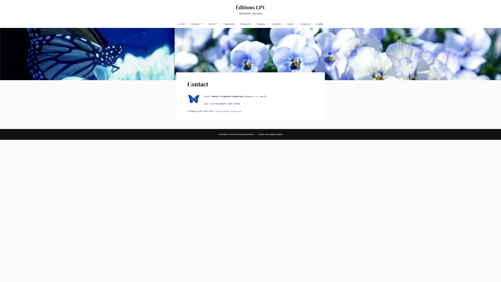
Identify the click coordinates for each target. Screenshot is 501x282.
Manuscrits (246, 23)
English (319, 23)
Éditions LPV (251, 7)
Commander (229, 23)
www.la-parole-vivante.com (228, 111)
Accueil (181, 23)
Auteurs (211, 23)
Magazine (261, 23)
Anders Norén (275, 134)
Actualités (276, 23)
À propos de (305, 23)
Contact (290, 23)
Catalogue (195, 23)
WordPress (248, 134)
